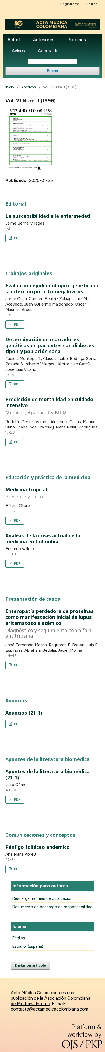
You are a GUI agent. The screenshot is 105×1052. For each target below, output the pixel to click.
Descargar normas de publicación (42, 898)
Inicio (9, 87)
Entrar (91, 4)
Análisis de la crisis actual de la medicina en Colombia (42, 538)
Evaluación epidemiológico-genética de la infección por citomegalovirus (52, 288)
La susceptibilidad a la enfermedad (47, 216)
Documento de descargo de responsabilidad (52, 906)
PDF (16, 238)
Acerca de (49, 51)
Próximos (76, 40)
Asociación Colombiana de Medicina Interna (50, 1000)
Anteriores (43, 40)
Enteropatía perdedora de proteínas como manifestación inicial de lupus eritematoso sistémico (49, 623)
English (18, 938)
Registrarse (70, 4)
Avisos (18, 51)
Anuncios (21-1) (23, 712)
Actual (14, 40)
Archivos (28, 87)
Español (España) (27, 946)
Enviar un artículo (30, 965)
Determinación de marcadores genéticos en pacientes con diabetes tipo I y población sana (49, 345)
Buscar (52, 71)
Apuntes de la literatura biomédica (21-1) (47, 774)
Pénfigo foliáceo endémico (37, 847)
